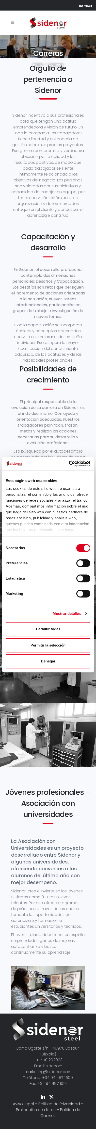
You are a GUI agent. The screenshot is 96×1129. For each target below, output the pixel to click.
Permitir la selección (48, 645)
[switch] (83, 563)
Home (38, 64)
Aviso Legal (23, 1104)
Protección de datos (36, 1110)
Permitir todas (48, 629)
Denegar (48, 661)
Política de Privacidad (59, 1104)
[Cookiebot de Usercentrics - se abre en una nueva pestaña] (69, 463)
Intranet (85, 6)
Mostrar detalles (67, 613)
